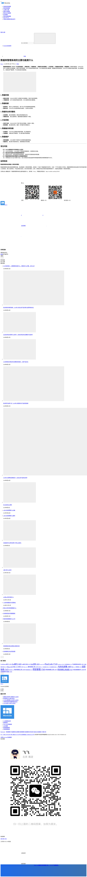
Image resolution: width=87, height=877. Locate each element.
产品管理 (13, 731)
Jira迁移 (35, 664)
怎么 (26, 666)
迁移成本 (78, 666)
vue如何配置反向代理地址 (9, 602)
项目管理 (39, 669)
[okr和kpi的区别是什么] (19, 594)
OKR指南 (5, 725)
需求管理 (11, 669)
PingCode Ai (6, 17)
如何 (21, 667)
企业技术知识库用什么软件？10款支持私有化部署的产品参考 (18, 334)
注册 (4, 32)
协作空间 (31, 731)
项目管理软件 (78, 669)
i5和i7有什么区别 (7, 570)
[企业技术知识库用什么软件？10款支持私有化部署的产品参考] (19, 332)
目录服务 (39, 731)
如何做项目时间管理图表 (9, 613)
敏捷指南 (5, 722)
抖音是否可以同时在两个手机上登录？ (12, 542)
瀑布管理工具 (33, 667)
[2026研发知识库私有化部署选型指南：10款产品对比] (19, 359)
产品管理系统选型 (77, 664)
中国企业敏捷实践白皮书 (9, 19)
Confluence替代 (6, 664)
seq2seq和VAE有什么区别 (9, 703)
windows (61, 664)
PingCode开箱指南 (7, 724)
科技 (18, 64)
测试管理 (26, 731)
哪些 (15, 667)
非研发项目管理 (7, 6)
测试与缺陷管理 (7, 16)
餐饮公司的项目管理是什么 (9, 608)
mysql (42, 664)
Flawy (2, 64)
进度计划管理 (6, 11)
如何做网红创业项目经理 (9, 651)
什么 (10, 667)
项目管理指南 (6, 729)
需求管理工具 (19, 669)
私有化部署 (64, 667)
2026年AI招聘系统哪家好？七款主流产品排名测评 (15, 477)
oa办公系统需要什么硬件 (9, 515)
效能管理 (22, 731)
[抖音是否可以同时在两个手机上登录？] (19, 540)
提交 (2, 255)
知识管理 (5, 14)
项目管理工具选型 (65, 669)
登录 (2, 32)
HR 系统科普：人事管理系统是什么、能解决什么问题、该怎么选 (18, 266)
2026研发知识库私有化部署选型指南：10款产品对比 (15, 361)
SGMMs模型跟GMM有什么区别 (10, 700)
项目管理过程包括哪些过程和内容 (11, 646)
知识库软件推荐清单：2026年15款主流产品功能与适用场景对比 (18, 307)
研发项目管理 (6, 8)
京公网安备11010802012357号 (17, 734)
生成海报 (23, 225)
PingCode (51, 664)
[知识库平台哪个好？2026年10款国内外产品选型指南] (33, 400)
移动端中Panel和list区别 (8, 698)
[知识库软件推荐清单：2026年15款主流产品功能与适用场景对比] (33, 304)
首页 (7, 45)
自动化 (35, 731)
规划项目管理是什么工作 (9, 618)
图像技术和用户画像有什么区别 (10, 696)
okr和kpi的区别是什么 (8, 597)
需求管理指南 (6, 727)
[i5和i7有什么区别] (19, 567)
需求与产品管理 (7, 13)
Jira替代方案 (6, 9)
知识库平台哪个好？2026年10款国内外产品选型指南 (15, 403)
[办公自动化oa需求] (19, 502)
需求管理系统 (28, 669)
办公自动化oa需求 (7, 504)
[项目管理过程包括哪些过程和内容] (19, 643)
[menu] (1, 1)
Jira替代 (16, 664)
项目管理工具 (51, 669)
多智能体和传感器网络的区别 (10, 701)
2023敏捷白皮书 (7, 721)
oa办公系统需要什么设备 (9, 510)
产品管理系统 (68, 664)
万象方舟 (44, 731)
